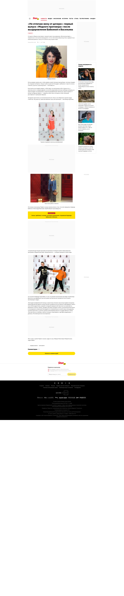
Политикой (52, 370)
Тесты (71, 18)
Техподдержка (77, 387)
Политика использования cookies (50, 387)
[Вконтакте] (62, 383)
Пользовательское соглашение (78, 385)
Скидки (92, 18)
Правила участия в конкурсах (62, 385)
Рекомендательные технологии (66, 387)
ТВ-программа (84, 18)
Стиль (76, 18)
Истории (65, 18)
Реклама (53, 385)
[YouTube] (69, 383)
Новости (44, 18)
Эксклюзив (57, 18)
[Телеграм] (58, 383)
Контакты (47, 385)
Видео (50, 18)
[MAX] (54, 383)
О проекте (41, 385)
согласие (53, 369)
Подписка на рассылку (54, 367)
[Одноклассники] (65, 383)
